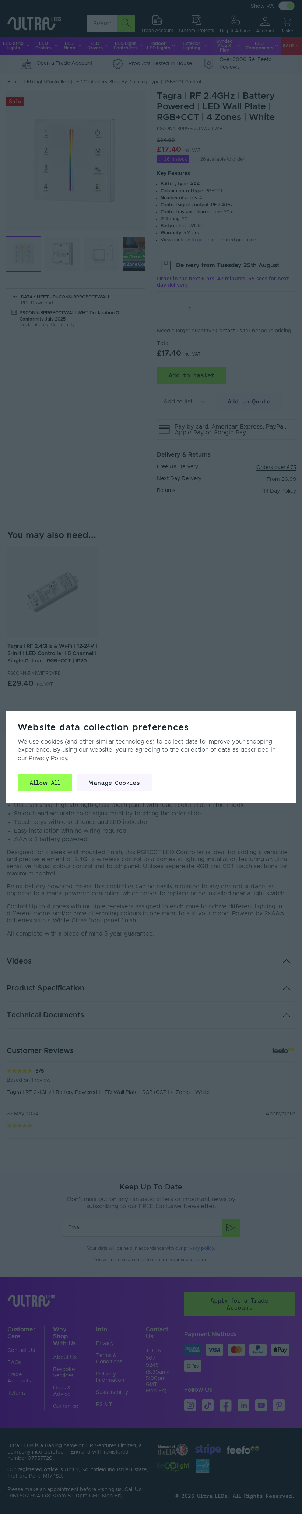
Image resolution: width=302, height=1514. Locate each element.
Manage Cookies (114, 782)
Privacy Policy (48, 758)
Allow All (44, 782)
